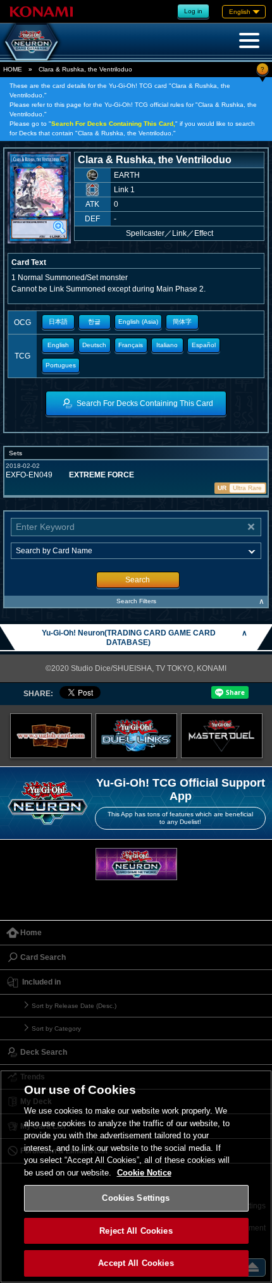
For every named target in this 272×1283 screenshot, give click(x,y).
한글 (94, 321)
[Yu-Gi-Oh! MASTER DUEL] (222, 735)
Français (130, 344)
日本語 (58, 321)
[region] (136, 1176)
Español (204, 344)
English (58, 344)
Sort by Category (56, 1028)
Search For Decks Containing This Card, (113, 123)
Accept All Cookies (135, 1263)
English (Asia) (138, 321)
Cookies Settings (136, 1198)
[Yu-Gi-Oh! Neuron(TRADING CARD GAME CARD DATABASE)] (31, 42)
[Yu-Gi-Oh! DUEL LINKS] (136, 735)
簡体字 (182, 321)
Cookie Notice (144, 1172)
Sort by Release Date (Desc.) (74, 1005)
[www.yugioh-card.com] (51, 735)
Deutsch (94, 344)
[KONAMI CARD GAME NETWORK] (136, 864)
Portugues (61, 365)
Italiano (167, 344)
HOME (12, 69)
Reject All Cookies (135, 1231)
